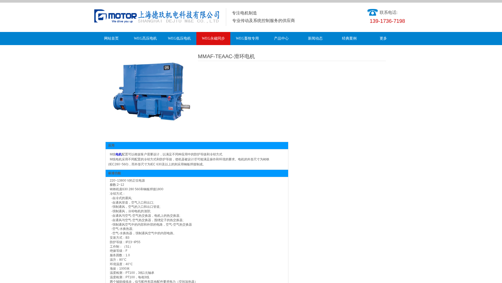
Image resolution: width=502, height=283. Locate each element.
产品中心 (281, 38)
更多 (383, 38)
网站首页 (111, 38)
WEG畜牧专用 (247, 38)
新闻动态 (315, 38)
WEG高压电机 (145, 38)
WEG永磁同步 (213, 38)
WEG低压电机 (179, 38)
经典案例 (349, 38)
